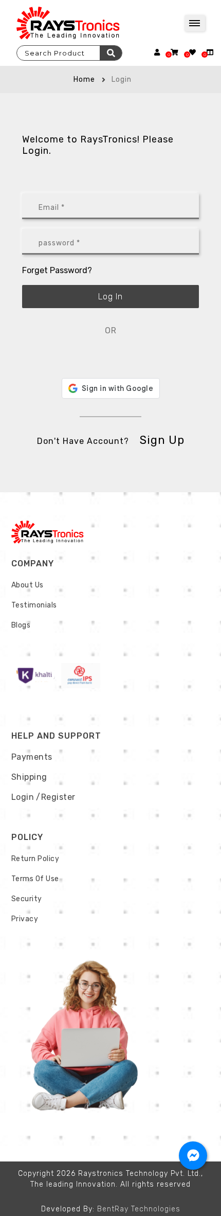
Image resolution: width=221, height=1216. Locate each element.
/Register (56, 797)
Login (22, 797)
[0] (174, 52)
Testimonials (34, 605)
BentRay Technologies (138, 1209)
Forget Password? (57, 270)
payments (31, 757)
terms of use (35, 878)
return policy (35, 858)
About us (27, 585)
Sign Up (162, 440)
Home (84, 79)
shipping (29, 777)
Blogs (21, 625)
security (26, 899)
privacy (25, 919)
